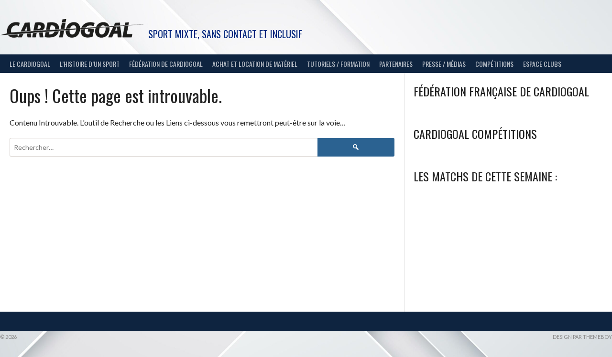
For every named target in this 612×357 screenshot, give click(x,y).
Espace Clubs (542, 64)
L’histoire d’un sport (90, 64)
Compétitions (494, 64)
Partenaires (396, 64)
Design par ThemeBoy (582, 337)
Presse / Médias (444, 64)
